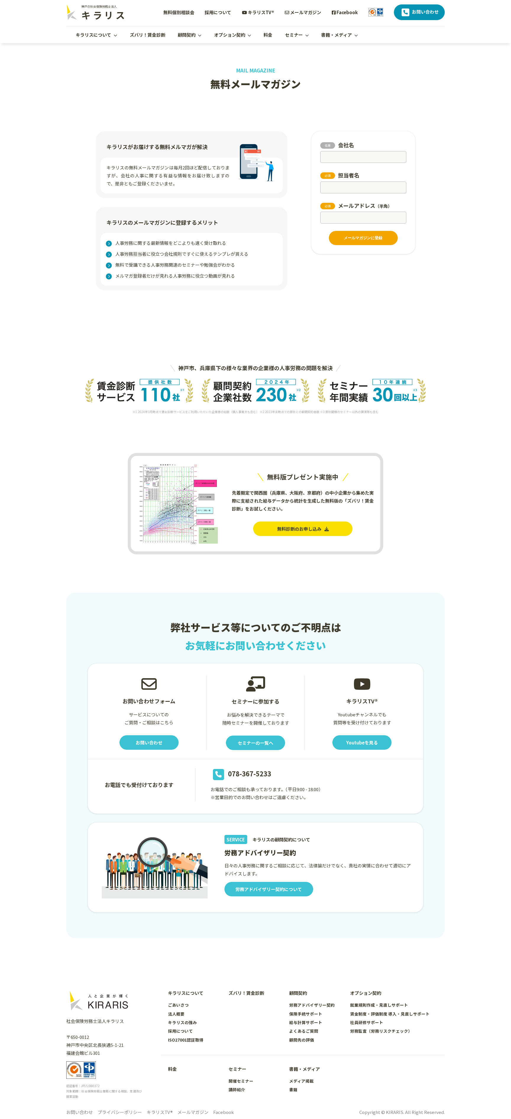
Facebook (347, 12)
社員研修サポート (366, 1022)
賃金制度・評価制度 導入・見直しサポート (390, 1014)
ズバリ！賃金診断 (147, 35)
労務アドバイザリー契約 (312, 1005)
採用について (218, 12)
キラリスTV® (260, 12)
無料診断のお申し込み (299, 529)
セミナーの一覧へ (255, 743)
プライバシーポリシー (120, 1112)
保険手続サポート (305, 1014)
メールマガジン (305, 12)
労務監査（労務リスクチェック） (381, 1031)
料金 (267, 35)
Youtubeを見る (362, 742)
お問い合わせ (425, 12)
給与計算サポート (305, 1022)
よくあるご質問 (303, 1031)
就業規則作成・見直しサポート (379, 1005)
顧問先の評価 (301, 1040)
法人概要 (176, 1014)
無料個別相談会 (178, 12)
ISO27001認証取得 (185, 1040)
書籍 (293, 1089)
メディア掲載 (301, 1081)
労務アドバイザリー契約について (268, 889)
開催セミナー (241, 1081)
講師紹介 (237, 1089)
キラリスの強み (182, 1022)
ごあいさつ (178, 1005)
